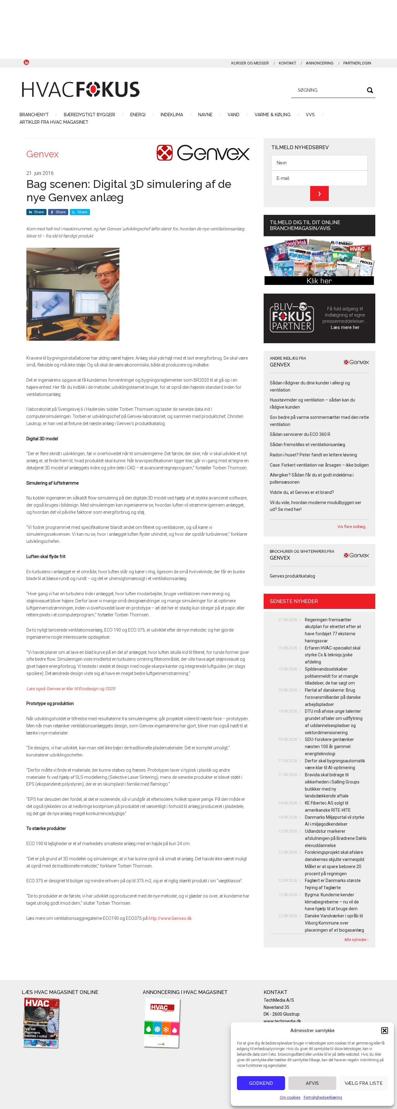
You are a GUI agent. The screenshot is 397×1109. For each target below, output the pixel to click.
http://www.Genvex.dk (170, 918)
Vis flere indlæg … (353, 526)
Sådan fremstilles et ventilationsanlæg (307, 444)
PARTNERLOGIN (357, 63)
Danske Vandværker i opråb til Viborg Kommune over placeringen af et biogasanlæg (334, 923)
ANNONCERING (319, 63)
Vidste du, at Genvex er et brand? (302, 492)
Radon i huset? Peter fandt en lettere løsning (313, 454)
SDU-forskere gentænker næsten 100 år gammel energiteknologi (329, 746)
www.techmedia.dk (282, 1021)
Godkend (261, 1083)
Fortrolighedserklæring (323, 1097)
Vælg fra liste (364, 1083)
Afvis (312, 1083)
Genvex (42, 154)
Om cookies (290, 1097)
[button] (384, 1030)
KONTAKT (287, 63)
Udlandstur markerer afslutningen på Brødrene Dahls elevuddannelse (336, 838)
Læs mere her (345, 327)
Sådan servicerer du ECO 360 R (300, 434)
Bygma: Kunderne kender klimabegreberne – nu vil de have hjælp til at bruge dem (332, 902)
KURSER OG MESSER (250, 63)
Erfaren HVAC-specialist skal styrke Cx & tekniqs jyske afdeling (332, 655)
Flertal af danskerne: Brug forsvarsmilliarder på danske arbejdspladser (333, 697)
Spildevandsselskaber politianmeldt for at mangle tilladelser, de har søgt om (331, 676)
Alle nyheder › (356, 939)
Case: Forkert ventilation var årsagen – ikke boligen (319, 465)
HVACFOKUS (81, 89)
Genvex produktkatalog (292, 576)
